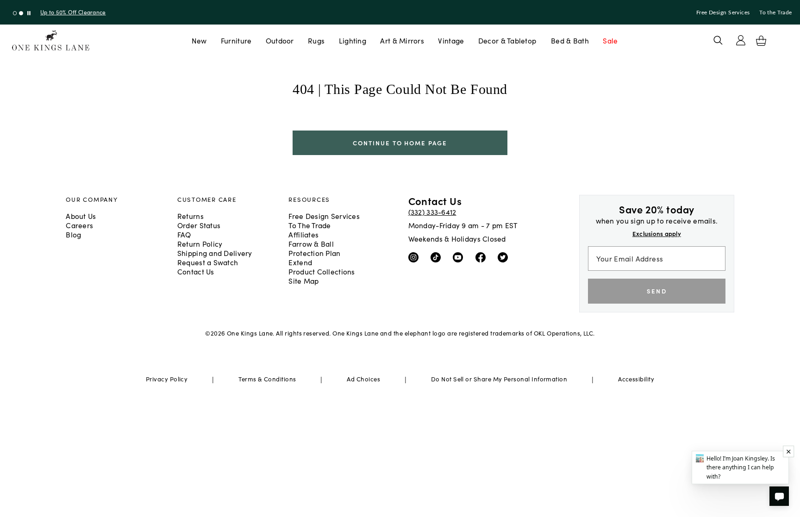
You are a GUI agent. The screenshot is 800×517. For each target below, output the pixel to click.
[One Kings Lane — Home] (50, 40)
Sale (610, 40)
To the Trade (775, 12)
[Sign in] (741, 40)
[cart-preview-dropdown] (761, 41)
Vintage (451, 40)
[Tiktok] (438, 256)
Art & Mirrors (402, 40)
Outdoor (280, 40)
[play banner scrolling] (29, 13)
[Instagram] (415, 256)
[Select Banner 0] (15, 13)
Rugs (316, 40)
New (199, 40)
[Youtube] (460, 256)
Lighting (352, 40)
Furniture (236, 40)
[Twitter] (505, 256)
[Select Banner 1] (21, 13)
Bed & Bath (570, 40)
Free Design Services (723, 12)
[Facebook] (482, 256)
